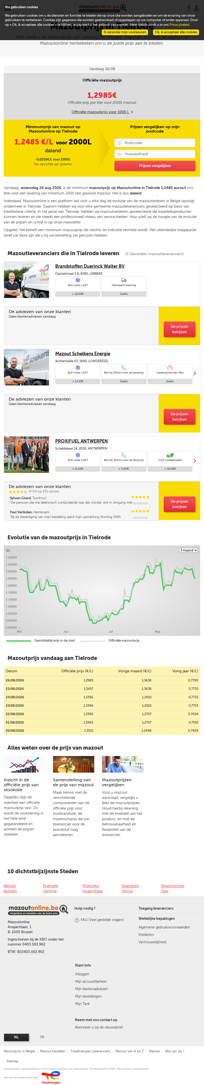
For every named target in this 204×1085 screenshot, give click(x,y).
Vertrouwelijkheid (152, 942)
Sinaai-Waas (92, 891)
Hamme (50, 891)
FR (42, 1037)
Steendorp (130, 886)
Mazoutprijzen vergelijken (117, 782)
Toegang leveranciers (156, 908)
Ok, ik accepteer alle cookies (176, 32)
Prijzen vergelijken (155, 165)
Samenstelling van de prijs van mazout (73, 782)
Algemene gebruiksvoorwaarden (164, 927)
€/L (34, 141)
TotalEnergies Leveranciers (90, 1051)
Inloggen (82, 974)
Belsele (10, 886)
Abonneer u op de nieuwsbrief (99, 1027)
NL (16, 1037)
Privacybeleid (179, 25)
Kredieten (146, 935)
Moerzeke (90, 886)
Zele (164, 891)
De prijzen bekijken (179, 329)
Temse (127, 891)
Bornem (10, 891)
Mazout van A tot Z (129, 1051)
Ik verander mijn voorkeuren (125, 32)
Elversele (50, 886)
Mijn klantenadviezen (91, 989)
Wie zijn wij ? (174, 1051)
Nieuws (154, 1051)
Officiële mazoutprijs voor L (100, 112)
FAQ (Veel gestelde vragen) (102, 920)
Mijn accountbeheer (91, 981)
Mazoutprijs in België (19, 1051)
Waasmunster (172, 886)
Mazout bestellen (52, 1051)
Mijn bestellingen (88, 996)
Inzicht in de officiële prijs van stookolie (21, 784)
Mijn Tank (82, 1004)
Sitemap (12, 1061)
